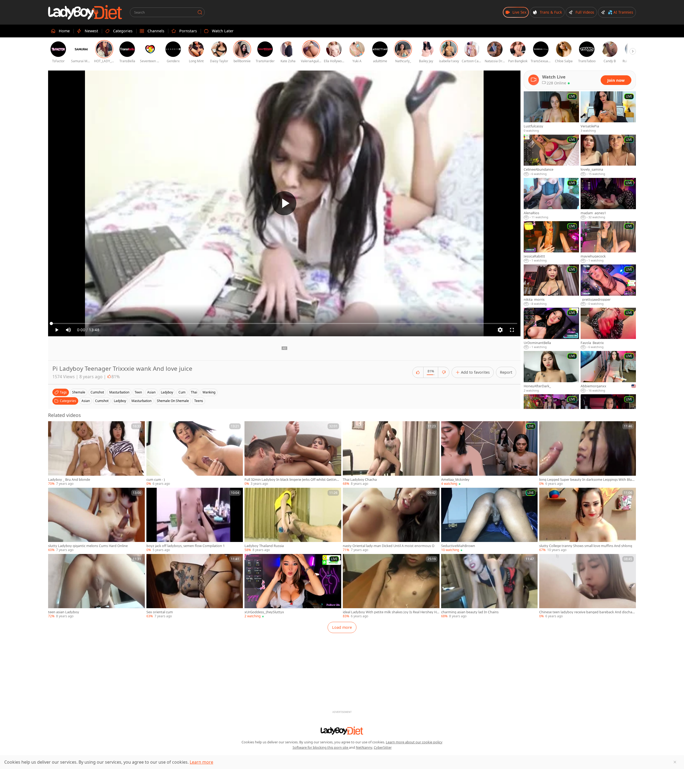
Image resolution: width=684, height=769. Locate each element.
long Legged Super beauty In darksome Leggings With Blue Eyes (586, 479)
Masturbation (141, 401)
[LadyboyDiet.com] (85, 12)
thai (194, 392)
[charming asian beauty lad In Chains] (489, 586)
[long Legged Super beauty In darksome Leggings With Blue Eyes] (587, 453)
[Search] (199, 12)
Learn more (201, 762)
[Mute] (68, 330)
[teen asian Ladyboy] (96, 586)
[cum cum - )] (194, 453)
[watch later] (54, 427)
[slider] (284, 323)
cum (181, 392)
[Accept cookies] (675, 762)
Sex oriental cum (159, 612)
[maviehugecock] (608, 242)
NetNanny (364, 747)
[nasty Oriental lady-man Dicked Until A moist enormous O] (391, 520)
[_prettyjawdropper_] (608, 285)
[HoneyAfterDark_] (551, 372)
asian (151, 392)
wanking (209, 392)
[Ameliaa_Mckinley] (489, 453)
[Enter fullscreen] (512, 330)
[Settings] (500, 330)
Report (506, 372)
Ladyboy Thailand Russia (264, 546)
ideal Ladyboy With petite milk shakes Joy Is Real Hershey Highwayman (390, 612)
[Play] (284, 203)
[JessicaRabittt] (551, 242)
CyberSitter (383, 747)
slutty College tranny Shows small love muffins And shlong (585, 546)
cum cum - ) (155, 479)
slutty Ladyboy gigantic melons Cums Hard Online (88, 546)
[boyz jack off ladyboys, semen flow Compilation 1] (194, 520)
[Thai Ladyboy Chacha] (391, 453)
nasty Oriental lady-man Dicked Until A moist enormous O (388, 546)
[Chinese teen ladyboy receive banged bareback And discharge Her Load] (587, 586)
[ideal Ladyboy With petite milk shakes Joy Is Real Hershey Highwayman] (391, 586)
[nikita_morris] (551, 285)
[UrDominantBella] (551, 328)
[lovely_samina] (608, 155)
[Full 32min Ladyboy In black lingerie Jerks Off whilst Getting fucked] (292, 453)
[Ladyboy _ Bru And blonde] (96, 453)
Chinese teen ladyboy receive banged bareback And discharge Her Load (587, 612)
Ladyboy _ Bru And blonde (69, 479)
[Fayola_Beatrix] (608, 328)
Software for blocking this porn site (321, 747)
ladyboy (167, 392)
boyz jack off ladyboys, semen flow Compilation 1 (185, 546)
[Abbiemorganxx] (608, 372)
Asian (85, 401)
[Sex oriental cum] (194, 586)
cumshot (97, 392)
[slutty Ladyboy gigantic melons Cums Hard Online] (96, 520)
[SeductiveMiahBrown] (489, 520)
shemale (78, 392)
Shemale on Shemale (173, 401)
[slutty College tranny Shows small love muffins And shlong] (587, 520)
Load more (342, 627)
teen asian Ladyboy (63, 612)
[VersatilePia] (608, 112)
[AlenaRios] (551, 199)
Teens (198, 401)
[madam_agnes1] (608, 199)
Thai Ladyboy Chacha (360, 479)
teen (138, 392)
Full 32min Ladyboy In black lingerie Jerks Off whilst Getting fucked (292, 479)
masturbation (119, 392)
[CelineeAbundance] (551, 155)
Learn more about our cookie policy (414, 742)
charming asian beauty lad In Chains (470, 612)
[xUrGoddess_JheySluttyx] (292, 586)
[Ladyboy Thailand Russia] (292, 520)
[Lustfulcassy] (551, 112)
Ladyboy (120, 401)
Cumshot (101, 401)
